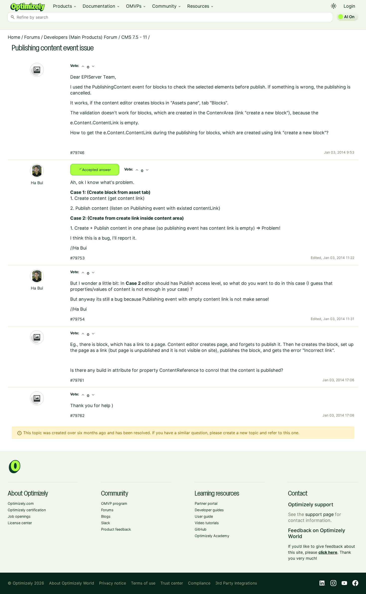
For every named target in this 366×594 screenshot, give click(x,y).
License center (20, 523)
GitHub (200, 529)
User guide (204, 516)
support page (319, 514)
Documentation (101, 6)
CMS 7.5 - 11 (134, 37)
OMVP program (114, 503)
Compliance (199, 583)
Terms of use (143, 583)
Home (14, 37)
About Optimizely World (71, 583)
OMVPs (136, 6)
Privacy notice (112, 583)
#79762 (77, 415)
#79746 (77, 152)
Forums (32, 37)
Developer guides (209, 510)
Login (349, 6)
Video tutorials (207, 523)
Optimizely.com (21, 503)
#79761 (77, 380)
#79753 (77, 257)
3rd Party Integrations (236, 583)
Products (65, 6)
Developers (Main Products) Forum (80, 37)
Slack (105, 523)
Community (166, 6)
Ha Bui (37, 182)
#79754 (77, 319)
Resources (200, 6)
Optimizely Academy (212, 536)
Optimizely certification (27, 510)
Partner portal (206, 503)
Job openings (19, 516)
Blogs (106, 516)
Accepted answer (95, 169)
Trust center (171, 583)
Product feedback (116, 529)
